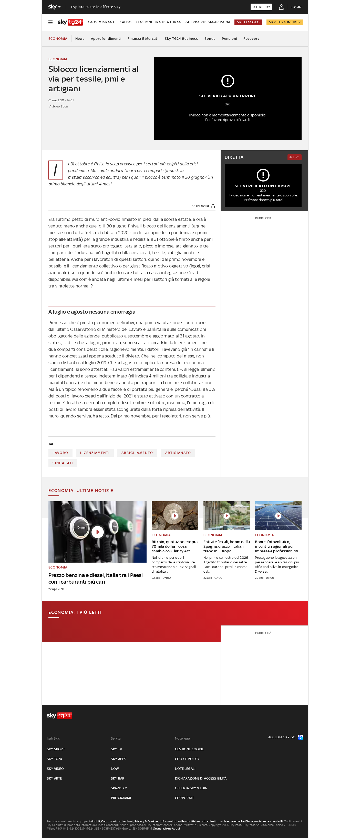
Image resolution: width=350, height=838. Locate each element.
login (296, 7)
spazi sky (119, 788)
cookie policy (187, 759)
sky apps (119, 759)
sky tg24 (54, 759)
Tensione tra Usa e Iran (158, 22)
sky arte (54, 778)
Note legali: (183, 738)
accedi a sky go (281, 737)
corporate (184, 798)
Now (115, 769)
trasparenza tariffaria (238, 821)
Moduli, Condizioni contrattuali (111, 821)
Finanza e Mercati (143, 39)
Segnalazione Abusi (166, 828)
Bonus (210, 39)
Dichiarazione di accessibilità (201, 778)
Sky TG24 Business (181, 39)
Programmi (121, 798)
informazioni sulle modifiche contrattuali (188, 821)
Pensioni (229, 39)
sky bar (117, 778)
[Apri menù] (50, 22)
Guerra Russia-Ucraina (208, 22)
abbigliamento (137, 453)
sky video (55, 769)
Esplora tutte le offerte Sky (96, 7)
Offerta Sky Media (191, 788)
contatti (277, 821)
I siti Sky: (53, 738)
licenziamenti (95, 453)
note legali (185, 769)
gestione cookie (189, 749)
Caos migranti (102, 22)
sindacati (63, 463)
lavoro (60, 453)
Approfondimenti (106, 39)
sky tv (116, 749)
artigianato (178, 453)
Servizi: (116, 738)
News (80, 39)
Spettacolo (248, 22)
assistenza (261, 821)
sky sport (56, 749)
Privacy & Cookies (147, 821)
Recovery (251, 39)
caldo (126, 22)
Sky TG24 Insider (285, 22)
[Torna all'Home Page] (70, 22)
